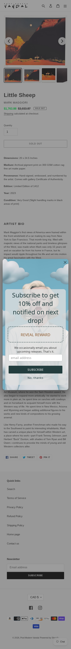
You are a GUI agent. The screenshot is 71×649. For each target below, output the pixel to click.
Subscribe (36, 370)
